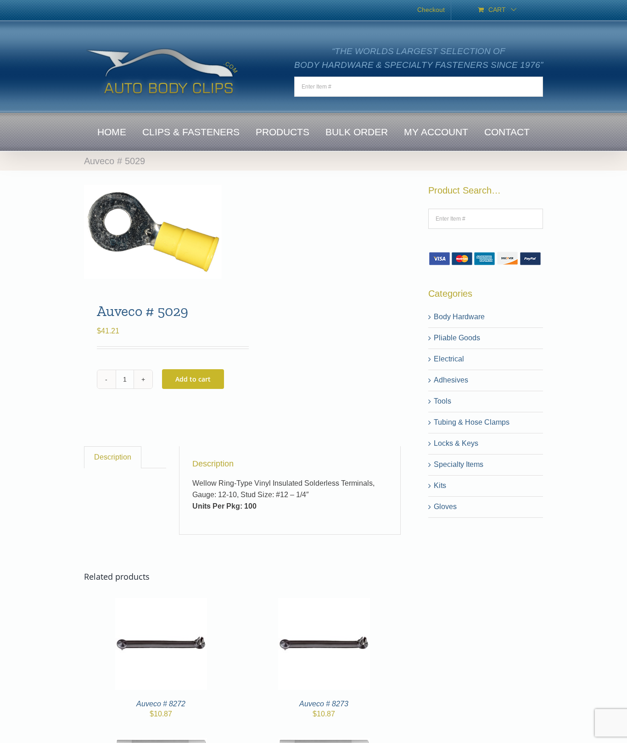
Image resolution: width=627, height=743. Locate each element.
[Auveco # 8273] (324, 603)
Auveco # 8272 (160, 704)
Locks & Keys (456, 443)
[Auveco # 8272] (161, 603)
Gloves (445, 506)
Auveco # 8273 (323, 704)
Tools (442, 401)
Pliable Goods (457, 338)
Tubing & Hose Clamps (471, 422)
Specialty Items (458, 464)
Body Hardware (459, 317)
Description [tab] (112, 457)
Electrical (449, 359)
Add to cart (193, 379)
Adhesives (451, 380)
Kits (440, 485)
